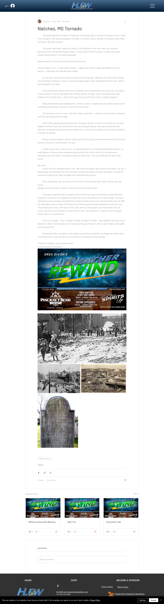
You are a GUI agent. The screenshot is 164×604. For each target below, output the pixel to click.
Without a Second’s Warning (42, 522)
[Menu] (152, 5)
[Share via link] (44, 473)
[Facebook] (57, 585)
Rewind (40, 465)
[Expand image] (82, 338)
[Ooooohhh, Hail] (121, 508)
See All (136, 494)
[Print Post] (50, 473)
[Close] (161, 600)
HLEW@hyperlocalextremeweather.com (72, 592)
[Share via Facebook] (39, 473)
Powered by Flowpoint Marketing (130, 594)
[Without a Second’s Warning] (43, 508)
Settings (142, 600)
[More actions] (125, 21)
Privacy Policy (107, 586)
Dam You (72, 522)
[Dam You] (82, 508)
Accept (153, 600)
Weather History (45, 459)
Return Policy (122, 587)
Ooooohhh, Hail (113, 522)
